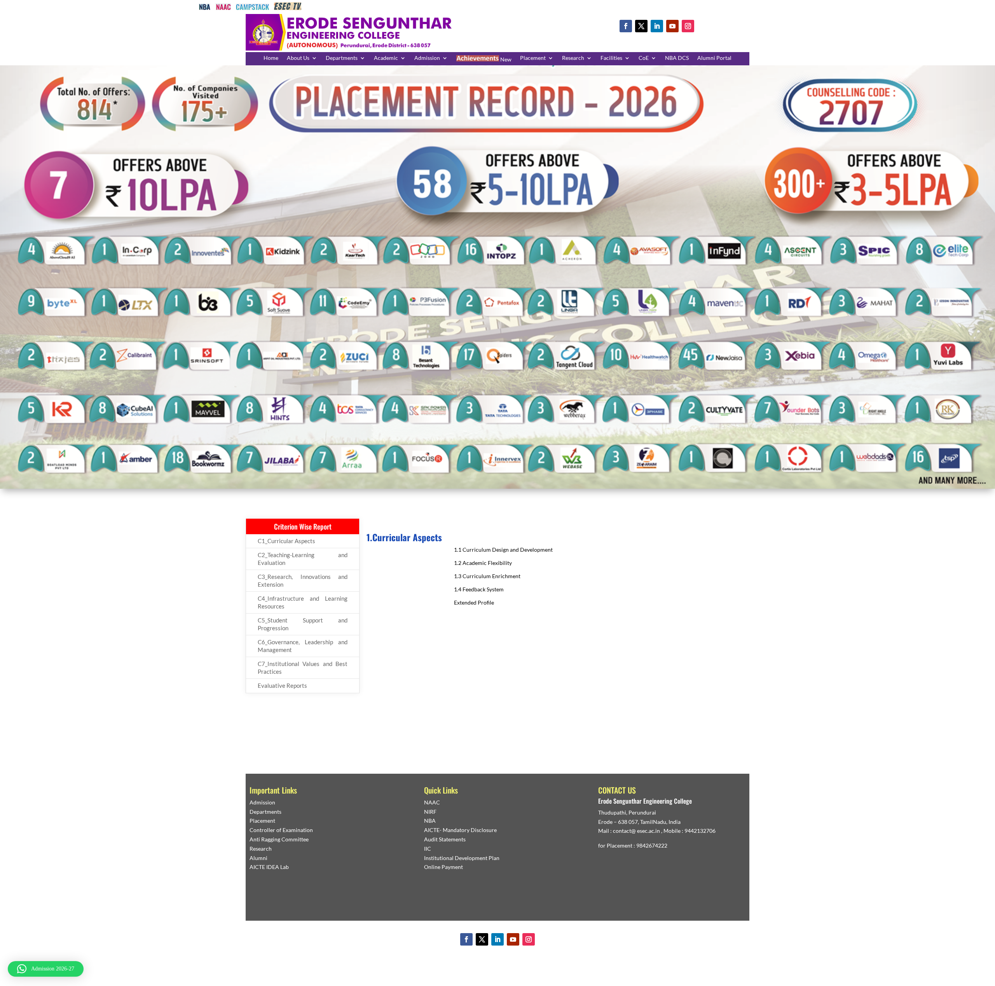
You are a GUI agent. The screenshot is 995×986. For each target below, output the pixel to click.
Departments (342, 58)
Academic (386, 58)
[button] (46, 969)
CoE (644, 58)
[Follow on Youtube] (672, 26)
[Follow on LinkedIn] (657, 26)
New (505, 59)
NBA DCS (677, 58)
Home (271, 58)
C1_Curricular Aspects (286, 540)
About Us (298, 58)
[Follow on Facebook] (626, 26)
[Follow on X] (641, 26)
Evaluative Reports (282, 685)
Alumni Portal (714, 58)
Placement (533, 58)
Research (573, 58)
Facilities (611, 58)
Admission (427, 58)
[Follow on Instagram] (688, 26)
